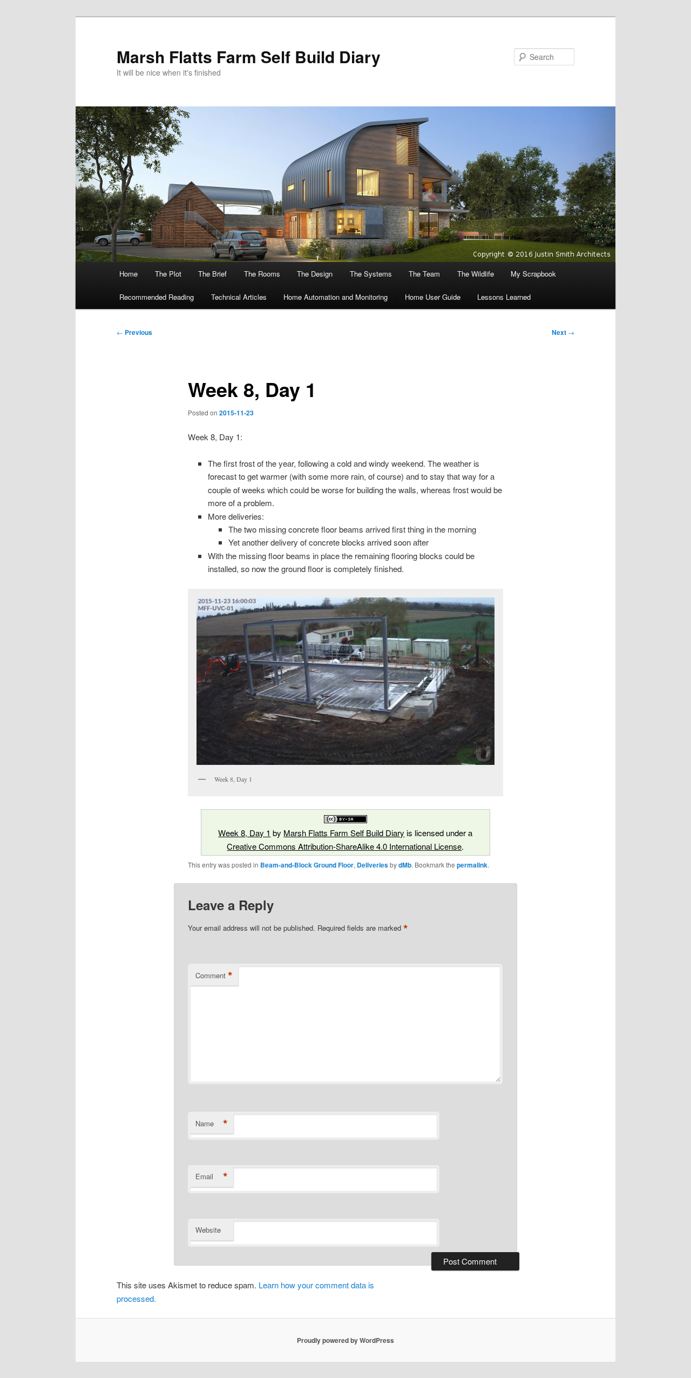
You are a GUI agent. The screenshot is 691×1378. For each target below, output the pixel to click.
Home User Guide (432, 297)
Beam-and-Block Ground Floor (307, 865)
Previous (134, 332)
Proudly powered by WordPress (345, 1340)
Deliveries (372, 865)
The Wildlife (475, 273)
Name (211, 1123)
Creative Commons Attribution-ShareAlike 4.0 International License (344, 846)
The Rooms (262, 273)
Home (128, 273)
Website (208, 1230)
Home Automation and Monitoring (335, 297)
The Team (424, 273)
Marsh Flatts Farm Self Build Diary (249, 56)
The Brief (212, 273)
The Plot (168, 273)
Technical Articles (239, 297)
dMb (404, 865)
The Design (315, 273)
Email (211, 1176)
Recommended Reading (156, 297)
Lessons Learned (504, 297)
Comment (214, 975)
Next (563, 332)
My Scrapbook (533, 273)
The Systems (371, 273)
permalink (472, 865)
